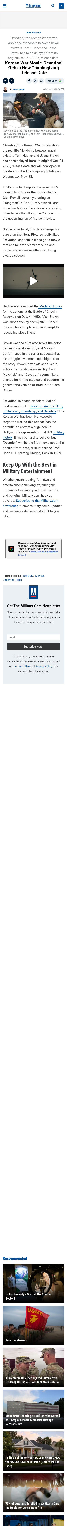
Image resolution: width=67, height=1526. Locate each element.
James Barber (19, 89)
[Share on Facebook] (29, 81)
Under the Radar (33, 32)
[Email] (41, 81)
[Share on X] (35, 81)
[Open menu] (4, 5)
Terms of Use (22, 666)
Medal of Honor (50, 306)
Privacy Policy (43, 666)
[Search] (53, 6)
